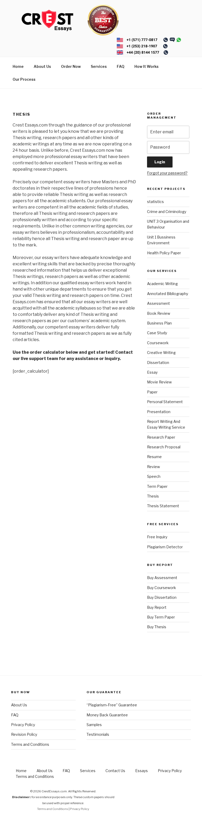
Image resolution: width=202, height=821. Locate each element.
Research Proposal (163, 447)
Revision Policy (24, 734)
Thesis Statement (163, 506)
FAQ (120, 66)
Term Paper (157, 486)
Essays (141, 770)
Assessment (158, 303)
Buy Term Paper (161, 617)
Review (153, 466)
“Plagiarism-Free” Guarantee (112, 705)
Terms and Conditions (30, 744)
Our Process (24, 79)
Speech (153, 476)
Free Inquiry (157, 537)
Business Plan (159, 323)
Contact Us (115, 770)
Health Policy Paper (164, 253)
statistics (155, 201)
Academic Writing (162, 283)
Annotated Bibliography (167, 293)
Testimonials (98, 734)
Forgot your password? (167, 173)
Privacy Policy (23, 724)
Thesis (153, 496)
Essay (152, 372)
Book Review (158, 313)
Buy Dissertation (161, 597)
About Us (42, 66)
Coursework (158, 343)
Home (18, 66)
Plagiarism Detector (165, 547)
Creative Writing (161, 352)
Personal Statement (165, 401)
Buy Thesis (156, 627)
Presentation (158, 411)
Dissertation (158, 362)
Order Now (71, 66)
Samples (94, 724)
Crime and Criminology (166, 211)
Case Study (157, 333)
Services (99, 66)
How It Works (146, 66)
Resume (154, 456)
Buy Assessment (162, 577)
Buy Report (156, 607)
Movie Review (159, 382)
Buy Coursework (161, 587)
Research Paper (161, 437)
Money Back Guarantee (107, 715)
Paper (152, 392)
